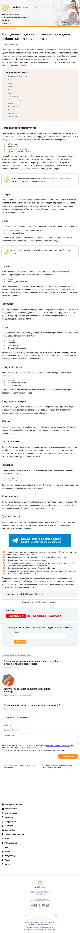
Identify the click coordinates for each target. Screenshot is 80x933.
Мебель (5, 20)
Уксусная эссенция (15, 100)
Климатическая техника (14, 17)
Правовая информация (43, 924)
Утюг (7, 839)
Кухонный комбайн (13, 804)
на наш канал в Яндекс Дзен (35, 615)
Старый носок (13, 106)
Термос (8, 860)
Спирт (10, 80)
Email (16, 632)
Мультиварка (11, 813)
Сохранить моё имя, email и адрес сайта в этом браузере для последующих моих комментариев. (35, 750)
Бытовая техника (10, 14)
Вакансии (32, 924)
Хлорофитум (13, 113)
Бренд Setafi (44, 922)
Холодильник (11, 843)
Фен (6, 847)
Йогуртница (10, 856)
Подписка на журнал (33, 920)
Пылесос (11, 110)
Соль (10, 83)
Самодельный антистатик (17, 76)
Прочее (5, 23)
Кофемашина (11, 809)
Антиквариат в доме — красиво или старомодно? (32, 705)
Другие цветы (13, 116)
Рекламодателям (49, 929)
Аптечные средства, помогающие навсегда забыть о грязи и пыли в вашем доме (32, 662)
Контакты (43, 920)
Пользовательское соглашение (33, 929)
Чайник (8, 851)
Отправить (68, 756)
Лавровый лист (13, 96)
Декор (6, 709)
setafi (40, 887)
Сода (10, 93)
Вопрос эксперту (47, 927)
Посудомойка (11, 822)
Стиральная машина (14, 834)
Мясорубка (10, 830)
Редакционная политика (33, 927)
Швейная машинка (10, 695)
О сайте (50, 920)
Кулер (7, 864)
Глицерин (11, 90)
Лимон (10, 86)
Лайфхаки (7, 668)
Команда (51, 922)
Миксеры (9, 817)
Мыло (10, 103)
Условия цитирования (32, 922)
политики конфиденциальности (58, 746)
